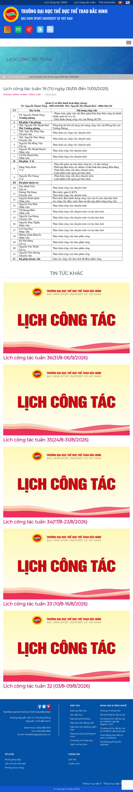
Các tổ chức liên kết (15, 763)
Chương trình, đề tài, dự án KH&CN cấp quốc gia (112, 729)
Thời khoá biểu (107, 2)
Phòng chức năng (14, 767)
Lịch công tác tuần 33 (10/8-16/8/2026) (45, 604)
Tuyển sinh (74, 763)
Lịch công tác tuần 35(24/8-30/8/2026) (46, 440)
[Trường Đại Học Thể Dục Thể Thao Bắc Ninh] (11, 14)
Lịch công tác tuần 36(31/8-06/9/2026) (45, 357)
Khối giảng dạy (13, 759)
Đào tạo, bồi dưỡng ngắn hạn (83, 728)
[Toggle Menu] (128, 42)
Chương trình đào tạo (81, 740)
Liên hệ (72, 759)
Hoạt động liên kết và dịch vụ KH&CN (111, 736)
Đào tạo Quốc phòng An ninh (83, 735)
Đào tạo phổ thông (80, 718)
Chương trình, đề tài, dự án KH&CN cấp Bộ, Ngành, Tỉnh (112, 721)
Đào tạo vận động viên (82, 722)
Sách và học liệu (78, 744)
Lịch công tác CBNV (55, 2)
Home (4, 77)
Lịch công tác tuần (84, 2)
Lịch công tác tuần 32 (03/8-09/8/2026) (46, 686)
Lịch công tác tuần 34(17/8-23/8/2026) (45, 522)
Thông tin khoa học (110, 710)
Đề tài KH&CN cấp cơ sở (112, 714)
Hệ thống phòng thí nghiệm (110, 743)
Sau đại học (76, 714)
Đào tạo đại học (78, 710)
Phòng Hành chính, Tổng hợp (22, 94)
